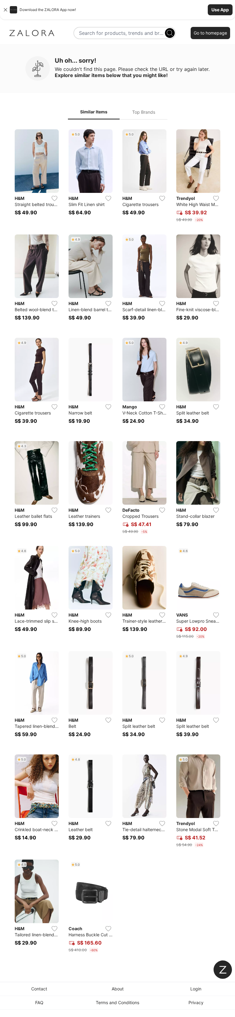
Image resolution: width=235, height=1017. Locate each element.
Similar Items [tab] (93, 111)
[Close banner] (5, 10)
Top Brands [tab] (143, 112)
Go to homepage (210, 32)
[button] (117, 10)
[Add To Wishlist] (54, 198)
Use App (220, 9)
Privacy (195, 1002)
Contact (39, 988)
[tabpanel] (117, 542)
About (118, 988)
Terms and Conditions (117, 1002)
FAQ (39, 1002)
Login (195, 988)
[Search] (170, 33)
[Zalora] (32, 33)
